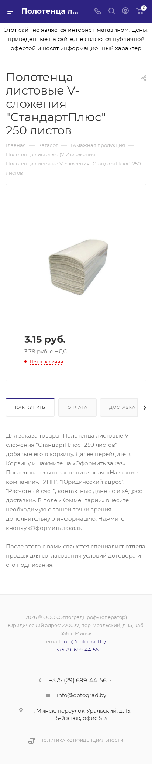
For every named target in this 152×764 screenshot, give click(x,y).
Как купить (30, 407)
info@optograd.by (84, 641)
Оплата (77, 407)
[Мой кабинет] (125, 11)
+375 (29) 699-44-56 (78, 681)
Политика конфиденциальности (82, 740)
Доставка (122, 407)
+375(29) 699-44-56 (76, 649)
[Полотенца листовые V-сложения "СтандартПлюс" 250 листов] (76, 266)
